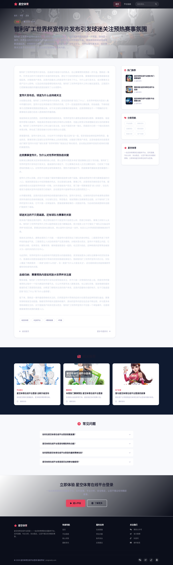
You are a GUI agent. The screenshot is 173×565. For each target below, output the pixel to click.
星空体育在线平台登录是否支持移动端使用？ (61, 462)
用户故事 (140, 134)
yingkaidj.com (51, 560)
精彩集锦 (140, 129)
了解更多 (99, 503)
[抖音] (151, 560)
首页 (117, 4)
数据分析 (129, 134)
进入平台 (77, 503)
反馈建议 (99, 543)
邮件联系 (137, 543)
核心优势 (65, 538)
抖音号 (136, 538)
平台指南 (127, 4)
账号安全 (99, 538)
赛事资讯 (140, 123)
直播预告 (129, 129)
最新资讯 (65, 543)
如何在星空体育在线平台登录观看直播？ (59, 434)
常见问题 (99, 534)
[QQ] (157, 560)
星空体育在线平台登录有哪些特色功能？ (59, 443)
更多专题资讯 (102, 331)
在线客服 (99, 530)
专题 (21, 16)
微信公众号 (138, 529)
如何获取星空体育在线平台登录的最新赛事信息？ (63, 453)
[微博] (145, 560)
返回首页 (25, 331)
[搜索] (156, 4)
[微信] (140, 560)
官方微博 (137, 534)
